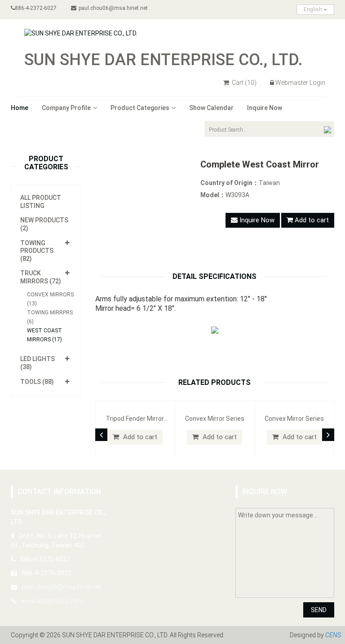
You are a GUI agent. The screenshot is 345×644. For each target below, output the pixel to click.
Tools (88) (37, 381)
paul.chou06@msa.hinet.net (113, 8)
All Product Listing (40, 201)
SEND (319, 609)
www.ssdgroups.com (52, 600)
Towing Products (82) (36, 250)
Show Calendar (211, 107)
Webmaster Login (300, 82)
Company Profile (66, 107)
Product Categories (140, 107)
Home (19, 107)
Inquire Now (264, 107)
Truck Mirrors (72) (40, 277)
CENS (333, 635)
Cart (243, 82)
